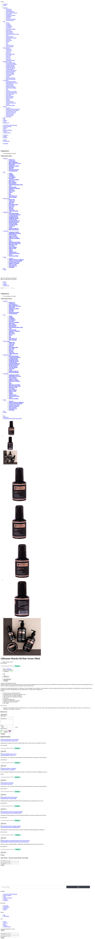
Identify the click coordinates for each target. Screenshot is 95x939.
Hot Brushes (9, 14)
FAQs (4, 129)
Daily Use (8, 52)
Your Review (3, 718)
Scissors (8, 99)
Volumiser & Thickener (11, 37)
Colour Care (9, 50)
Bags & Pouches (9, 84)
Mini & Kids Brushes (11, 79)
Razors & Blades (10, 96)
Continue (3, 733)
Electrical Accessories (11, 19)
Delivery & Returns (7, 130)
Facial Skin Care (9, 115)
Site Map (5, 137)
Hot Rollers (8, 16)
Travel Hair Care (9, 45)
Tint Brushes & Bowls (11, 102)
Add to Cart (6, 676)
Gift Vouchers (6, 141)
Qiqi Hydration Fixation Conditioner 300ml (10, 827)
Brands (4, 139)
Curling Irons (9, 10)
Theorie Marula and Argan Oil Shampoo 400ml (11, 813)
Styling (7, 22)
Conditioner (8, 25)
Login (4, 121)
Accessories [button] (6, 80)
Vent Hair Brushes (10, 74)
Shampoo (8, 24)
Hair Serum (8, 30)
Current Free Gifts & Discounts (10, 125)
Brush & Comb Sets (10, 77)
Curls (7, 35)
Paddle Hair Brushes (10, 67)
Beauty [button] (4, 106)
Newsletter (5, 143)
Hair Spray (8, 39)
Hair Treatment (9, 31)
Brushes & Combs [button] (7, 61)
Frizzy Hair (8, 55)
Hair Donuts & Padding (11, 91)
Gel (7, 42)
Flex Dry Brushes (10, 72)
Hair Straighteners (10, 11)
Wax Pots (8, 17)
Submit (2, 937)
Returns (5, 136)
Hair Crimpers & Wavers (11, 12)
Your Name (3, 715)
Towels (7, 104)
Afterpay (5, 131)
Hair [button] (4, 21)
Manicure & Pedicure (11, 112)
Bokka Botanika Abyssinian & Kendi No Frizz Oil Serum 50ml (14, 841)
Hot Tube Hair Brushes (11, 70)
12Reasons (9, 669)
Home (4, 5)
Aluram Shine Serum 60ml (6, 784)
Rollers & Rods (9, 97)
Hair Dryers (8, 9)
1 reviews (4, 662)
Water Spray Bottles (10, 105)
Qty (4, 673)
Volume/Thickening (10, 60)
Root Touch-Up (9, 32)
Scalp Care (8, 59)
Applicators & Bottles (11, 81)
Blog (4, 117)
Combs (7, 76)
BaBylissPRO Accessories (12, 82)
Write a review (10, 662)
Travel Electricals (10, 20)
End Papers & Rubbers (11, 87)
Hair (4, 416)
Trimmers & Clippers (10, 15)
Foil (7, 89)
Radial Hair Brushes (10, 71)
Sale (4, 119)
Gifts (7, 44)
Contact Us (5, 135)
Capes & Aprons (9, 85)
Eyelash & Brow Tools (11, 111)
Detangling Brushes (10, 66)
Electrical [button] (5, 7)
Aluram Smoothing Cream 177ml (8, 755)
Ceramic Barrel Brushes (11, 64)
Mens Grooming (9, 46)
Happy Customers (7, 126)
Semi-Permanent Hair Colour (12, 34)
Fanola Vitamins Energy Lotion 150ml (9, 740)
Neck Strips (8, 95)
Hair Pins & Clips (10, 94)
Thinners (8, 100)
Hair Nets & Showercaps (11, 92)
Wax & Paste (9, 40)
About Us (5, 127)
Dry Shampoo (9, 26)
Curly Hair (8, 51)
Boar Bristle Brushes (10, 62)
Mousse (8, 41)
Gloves (7, 90)
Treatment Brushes (10, 65)
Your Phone (3, 936)
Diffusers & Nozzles (10, 86)
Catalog (6, 155)
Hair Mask (8, 27)
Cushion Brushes (10, 69)
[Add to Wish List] (1, 767)
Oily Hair (8, 57)
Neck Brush (8, 75)
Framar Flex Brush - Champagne (8, 769)
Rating (2, 725)
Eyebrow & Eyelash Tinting (12, 110)
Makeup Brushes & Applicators (13, 109)
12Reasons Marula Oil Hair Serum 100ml (12, 418)
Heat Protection (9, 36)
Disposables (8, 116)
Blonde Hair (9, 49)
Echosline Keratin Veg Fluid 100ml (8, 798)
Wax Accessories (10, 114)
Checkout (6, 680)
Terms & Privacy (7, 132)
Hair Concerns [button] (6, 47)
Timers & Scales (9, 101)
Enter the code (4, 728)
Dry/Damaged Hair (10, 54)
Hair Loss (8, 56)
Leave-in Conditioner (11, 29)
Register (5, 120)
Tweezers (8, 107)
